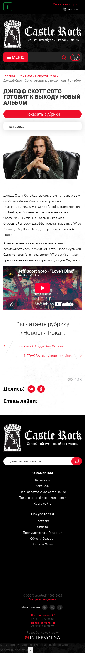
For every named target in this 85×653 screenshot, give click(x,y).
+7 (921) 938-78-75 (42, 626)
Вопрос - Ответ (42, 544)
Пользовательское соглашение (42, 492)
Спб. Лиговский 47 (43, 615)
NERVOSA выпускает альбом (48, 355)
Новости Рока (45, 76)
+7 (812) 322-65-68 (42, 618)
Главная (9, 76)
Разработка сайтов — (43, 632)
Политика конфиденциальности (42, 497)
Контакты (7, 6)
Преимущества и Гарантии (42, 532)
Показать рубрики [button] (42, 114)
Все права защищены (42, 599)
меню (18, 57)
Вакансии (42, 486)
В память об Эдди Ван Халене (38, 346)
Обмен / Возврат (42, 538)
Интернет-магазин (43, 622)
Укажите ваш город (65, 4)
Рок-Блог (25, 76)
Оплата (42, 527)
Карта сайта (43, 503)
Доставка (42, 521)
